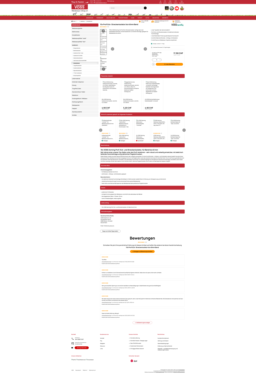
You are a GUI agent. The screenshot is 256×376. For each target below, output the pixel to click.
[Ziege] (101, 14)
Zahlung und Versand (163, 341)
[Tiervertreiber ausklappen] (129, 18)
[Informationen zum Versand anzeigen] (134, 361)
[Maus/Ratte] (172, 14)
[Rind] (88, 14)
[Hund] (113, 14)
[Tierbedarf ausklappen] (104, 18)
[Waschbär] (150, 14)
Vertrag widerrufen (82, 347)
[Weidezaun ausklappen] (94, 18)
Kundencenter (78, 344)
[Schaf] (95, 14)
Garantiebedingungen (163, 343)
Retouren (102, 346)
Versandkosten (182, 369)
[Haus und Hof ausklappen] (116, 18)
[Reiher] (162, 14)
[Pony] (81, 14)
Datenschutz (92, 370)
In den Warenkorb (170, 64)
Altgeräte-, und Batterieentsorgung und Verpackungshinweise (168, 349)
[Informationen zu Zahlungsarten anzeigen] (82, 360)
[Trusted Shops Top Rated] (167, 8)
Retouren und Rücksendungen (179, 372)
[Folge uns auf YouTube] (72, 348)
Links (101, 348)
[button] (129, 31)
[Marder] (156, 14)
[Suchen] (145, 8)
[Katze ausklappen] (150, 18)
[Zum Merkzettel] (153, 64)
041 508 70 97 (79, 339)
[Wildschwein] (130, 14)
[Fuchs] (144, 14)
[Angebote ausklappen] (169, 18)
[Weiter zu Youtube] (176, 8)
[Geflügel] (107, 14)
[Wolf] (137, 14)
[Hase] (124, 14)
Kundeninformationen (163, 338)
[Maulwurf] (167, 14)
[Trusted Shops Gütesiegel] (171, 8)
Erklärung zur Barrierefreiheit (165, 346)
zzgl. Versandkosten (156, 53)
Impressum (78, 370)
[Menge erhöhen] (160, 59)
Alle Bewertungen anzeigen (143, 322)
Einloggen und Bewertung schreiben (143, 251)
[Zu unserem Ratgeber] (182, 8)
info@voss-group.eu (107, 226)
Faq (101, 341)
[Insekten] (182, 14)
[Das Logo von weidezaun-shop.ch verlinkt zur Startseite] (90, 8)
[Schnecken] (177, 14)
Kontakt (102, 338)
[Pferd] (75, 14)
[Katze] (119, 14)
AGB (72, 370)
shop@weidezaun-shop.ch (101, 2)
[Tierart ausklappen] (144, 18)
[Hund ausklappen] (135, 18)
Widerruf (85, 370)
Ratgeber (102, 343)
